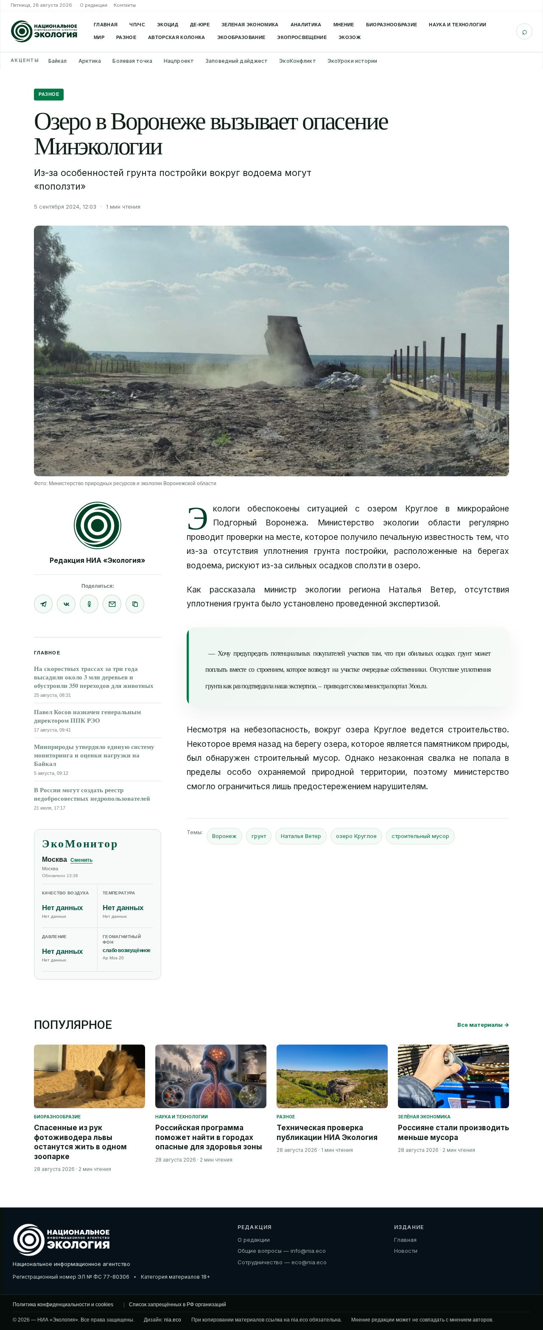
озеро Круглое (356, 836)
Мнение (343, 24)
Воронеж (224, 836)
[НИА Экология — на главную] (44, 31)
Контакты (125, 5)
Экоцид (167, 24)
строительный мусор (420, 836)
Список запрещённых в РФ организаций (177, 1305)
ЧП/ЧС (137, 24)
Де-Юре (200, 24)
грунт (259, 836)
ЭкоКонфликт (297, 61)
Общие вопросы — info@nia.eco (282, 1250)
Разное (126, 37)
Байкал (57, 61)
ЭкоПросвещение (302, 37)
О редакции (93, 5)
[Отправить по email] (112, 604)
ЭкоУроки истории (352, 61)
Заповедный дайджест (236, 61)
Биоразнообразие (391, 24)
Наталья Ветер (301, 836)
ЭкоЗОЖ (350, 37)
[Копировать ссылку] (135, 604)
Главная (106, 24)
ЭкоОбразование (241, 37)
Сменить (81, 860)
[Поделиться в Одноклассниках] (89, 604)
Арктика (89, 61)
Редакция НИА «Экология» (98, 560)
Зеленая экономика (250, 24)
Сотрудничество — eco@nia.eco (282, 1262)
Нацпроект (179, 61)
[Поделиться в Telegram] (43, 604)
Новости (405, 1250)
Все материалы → (483, 1024)
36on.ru (417, 685)
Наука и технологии (457, 24)
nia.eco (172, 1320)
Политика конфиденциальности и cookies (63, 1305)
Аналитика (306, 24)
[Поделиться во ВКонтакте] (66, 604)
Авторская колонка (176, 37)
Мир (99, 37)
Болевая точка (132, 61)
